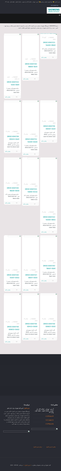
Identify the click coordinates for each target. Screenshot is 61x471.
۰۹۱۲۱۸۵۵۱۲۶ (49, 420)
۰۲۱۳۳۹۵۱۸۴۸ (49, 424)
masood (52, 37)
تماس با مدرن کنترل (51, 447)
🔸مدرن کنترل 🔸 (27, 465)
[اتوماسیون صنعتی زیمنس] (54, 10)
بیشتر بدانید (44, 57)
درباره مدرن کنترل (37, 447)
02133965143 (54, 5)
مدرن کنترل (27, 408)
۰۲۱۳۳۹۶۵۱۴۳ (49, 416)
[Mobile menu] (3, 10)
